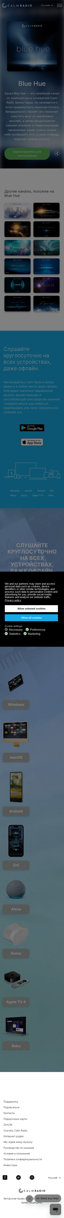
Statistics (14, 633)
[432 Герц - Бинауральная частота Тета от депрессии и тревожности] (17, 210)
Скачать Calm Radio (15, 1130)
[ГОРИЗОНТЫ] (46, 229)
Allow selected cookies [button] (31, 608)
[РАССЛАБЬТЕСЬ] (17, 285)
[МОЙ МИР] (17, 229)
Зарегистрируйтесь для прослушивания (27, 153)
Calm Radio (17, 5)
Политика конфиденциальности (23, 1159)
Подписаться (11, 1107)
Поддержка (11, 1101)
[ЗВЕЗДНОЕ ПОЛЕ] (46, 285)
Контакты (9, 1112)
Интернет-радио (14, 1136)
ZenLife (8, 1124)
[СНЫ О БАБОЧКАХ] (17, 248)
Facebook (5, 1177)
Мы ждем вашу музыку (18, 1141)
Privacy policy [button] (13, 600)
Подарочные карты (15, 1118)
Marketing (34, 633)
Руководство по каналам (19, 1147)
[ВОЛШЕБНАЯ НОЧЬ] (46, 303)
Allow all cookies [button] (31, 617)
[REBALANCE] (17, 266)
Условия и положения (17, 1153)
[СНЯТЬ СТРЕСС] (46, 266)
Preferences (37, 629)
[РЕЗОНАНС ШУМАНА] (46, 210)
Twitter (18, 1177)
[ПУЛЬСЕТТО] (17, 303)
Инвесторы (10, 1165)
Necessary (16, 629)
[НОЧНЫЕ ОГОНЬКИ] (46, 248)
